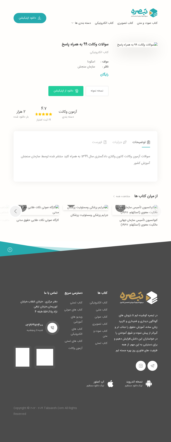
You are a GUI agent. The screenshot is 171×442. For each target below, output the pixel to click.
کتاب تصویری (125, 23)
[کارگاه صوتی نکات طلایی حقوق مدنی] (36, 210)
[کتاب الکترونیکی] (120, 207)
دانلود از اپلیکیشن (64, 91)
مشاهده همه (122, 196)
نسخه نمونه (97, 91)
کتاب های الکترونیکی (76, 331)
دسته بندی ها (83, 23)
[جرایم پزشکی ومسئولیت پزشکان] (85, 207)
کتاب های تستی (73, 341)
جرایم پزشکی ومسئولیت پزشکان (89, 215)
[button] (15, 211)
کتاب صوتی (101, 317)
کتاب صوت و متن (147, 23)
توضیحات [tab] (139, 142)
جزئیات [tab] (117, 142)
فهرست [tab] (97, 142)
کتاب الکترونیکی (104, 23)
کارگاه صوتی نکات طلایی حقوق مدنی (37, 220)
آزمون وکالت (68, 112)
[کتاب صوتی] (22, 207)
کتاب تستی (101, 343)
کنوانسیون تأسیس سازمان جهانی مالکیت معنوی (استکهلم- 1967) (138, 222)
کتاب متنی (101, 310)
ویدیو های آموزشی (76, 319)
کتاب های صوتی (73, 310)
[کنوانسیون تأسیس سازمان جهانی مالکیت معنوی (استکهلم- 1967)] (134, 210)
